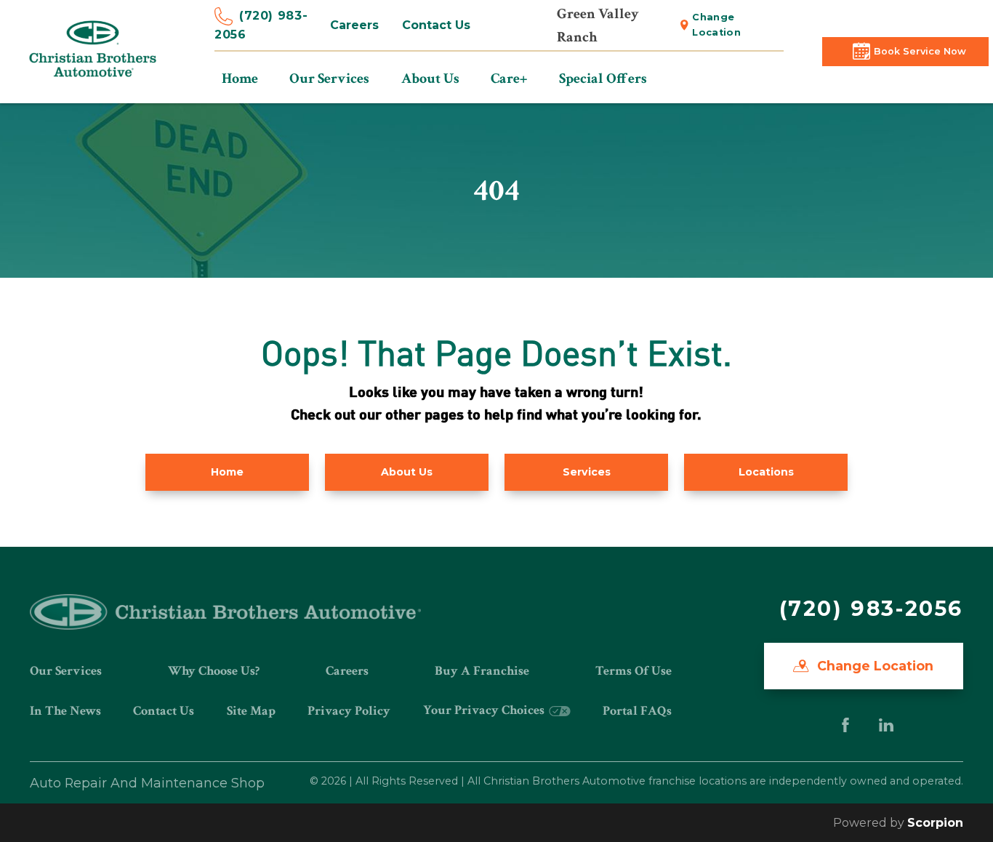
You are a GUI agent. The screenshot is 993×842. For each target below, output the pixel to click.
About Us (407, 471)
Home (227, 471)
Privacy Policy (348, 710)
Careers (354, 25)
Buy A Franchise (482, 670)
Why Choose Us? (214, 670)
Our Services (66, 670)
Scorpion (935, 823)
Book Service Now (920, 51)
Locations (766, 471)
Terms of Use (633, 670)
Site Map (251, 710)
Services (587, 471)
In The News (65, 710)
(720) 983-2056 (260, 25)
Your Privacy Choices (485, 710)
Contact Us (436, 25)
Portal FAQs (637, 710)
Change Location (716, 24)
